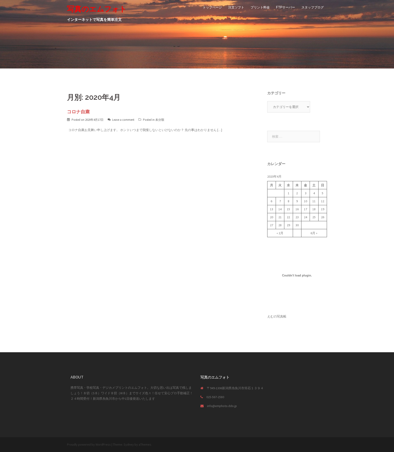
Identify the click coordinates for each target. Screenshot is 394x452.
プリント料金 (260, 7)
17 (305, 209)
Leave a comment (123, 120)
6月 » (314, 233)
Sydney (129, 444)
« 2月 (280, 233)
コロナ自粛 (78, 111)
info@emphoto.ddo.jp (222, 406)
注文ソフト (236, 7)
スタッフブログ (312, 7)
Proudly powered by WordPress (89, 444)
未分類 (159, 120)
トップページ (212, 7)
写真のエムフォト (97, 9)
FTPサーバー (285, 7)
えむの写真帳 (276, 316)
